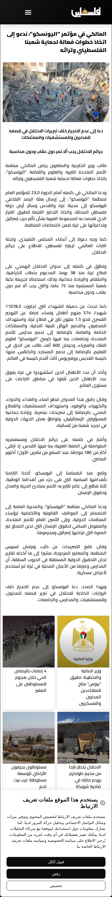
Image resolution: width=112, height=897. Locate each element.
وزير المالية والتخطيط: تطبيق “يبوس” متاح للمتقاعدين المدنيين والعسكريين (85, 687)
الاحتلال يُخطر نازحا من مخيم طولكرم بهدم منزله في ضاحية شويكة (85, 776)
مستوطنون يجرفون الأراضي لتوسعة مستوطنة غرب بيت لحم (28, 776)
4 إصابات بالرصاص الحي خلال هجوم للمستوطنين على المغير (30, 680)
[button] (28, 12)
